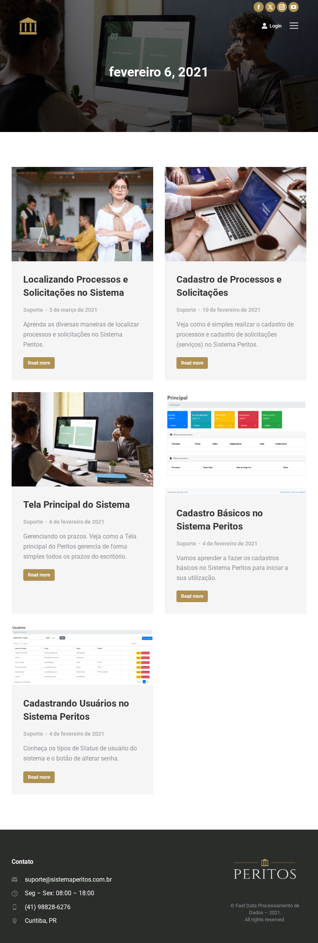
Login (276, 26)
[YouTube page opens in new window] (294, 7)
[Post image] (82, 214)
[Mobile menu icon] (294, 25)
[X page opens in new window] (270, 7)
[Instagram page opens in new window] (282, 7)
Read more (39, 363)
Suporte (33, 310)
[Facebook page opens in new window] (259, 7)
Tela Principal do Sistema (76, 504)
